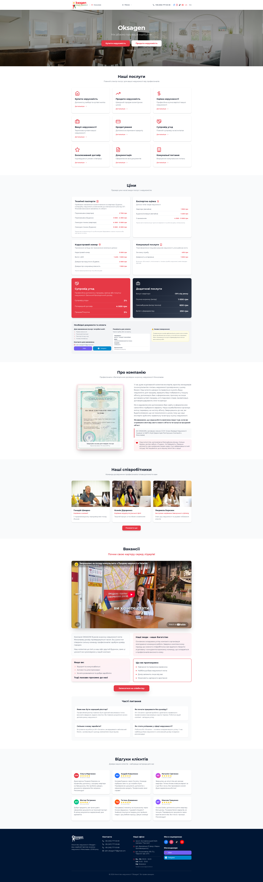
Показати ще (131, 528)
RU (190, 5)
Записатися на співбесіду (131, 688)
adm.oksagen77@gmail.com (84, 344)
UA (186, 5)
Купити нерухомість (116, 43)
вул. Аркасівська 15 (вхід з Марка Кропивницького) (147, 847)
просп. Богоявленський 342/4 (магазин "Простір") (146, 842)
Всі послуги (131, 50)
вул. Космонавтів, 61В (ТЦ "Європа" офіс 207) (145, 853)
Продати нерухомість (146, 43)
